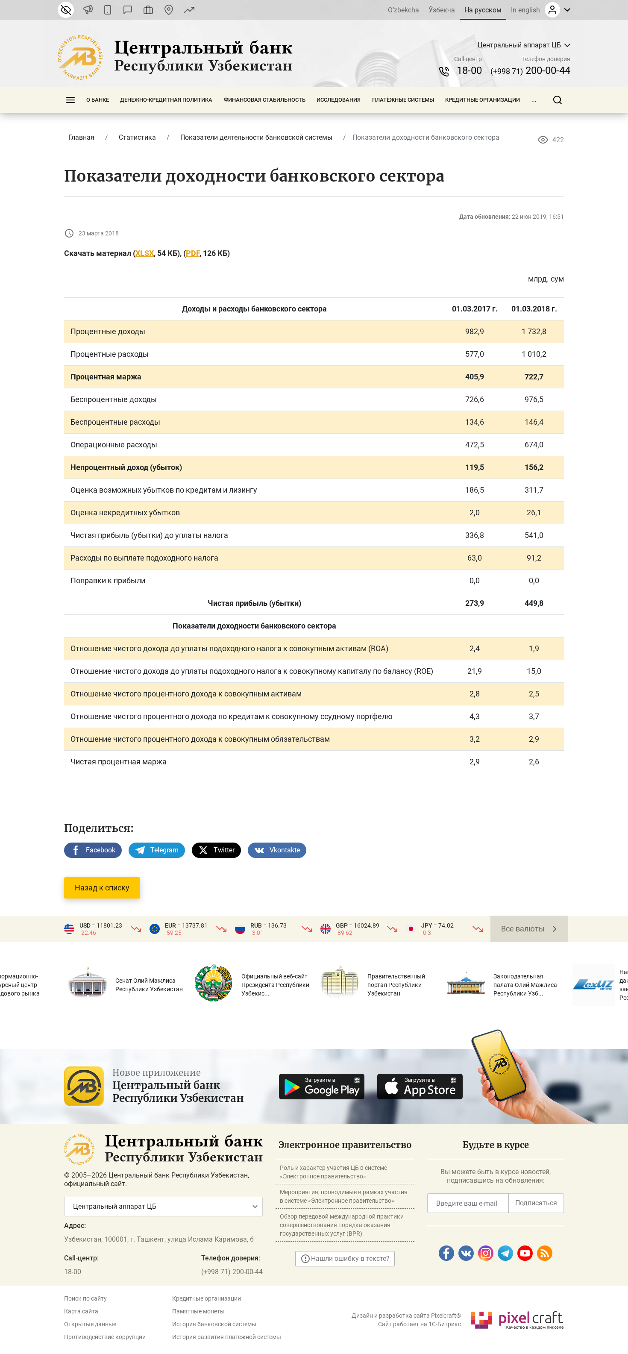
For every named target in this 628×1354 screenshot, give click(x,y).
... (534, 100)
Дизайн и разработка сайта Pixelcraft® (406, 1315)
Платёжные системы (403, 100)
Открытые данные (90, 1324)
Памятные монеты (198, 1311)
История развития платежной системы (226, 1336)
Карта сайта (81, 1311)
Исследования (339, 100)
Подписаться (536, 1203)
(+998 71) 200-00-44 (232, 1272)
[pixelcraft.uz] (517, 1318)
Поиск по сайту (85, 1298)
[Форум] (127, 10)
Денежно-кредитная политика (166, 100)
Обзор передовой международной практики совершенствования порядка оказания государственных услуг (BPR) (342, 1225)
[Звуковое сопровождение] (88, 10)
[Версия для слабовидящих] (66, 10)
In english (525, 10)
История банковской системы (214, 1324)
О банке (97, 100)
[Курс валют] (189, 10)
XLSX (144, 253)
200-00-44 (530, 70)
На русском (483, 10)
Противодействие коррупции (105, 1336)
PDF (193, 253)
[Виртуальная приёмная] (148, 10)
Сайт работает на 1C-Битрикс (419, 1324)
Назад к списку (102, 887)
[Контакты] (168, 10)
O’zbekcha (403, 10)
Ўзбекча (441, 10)
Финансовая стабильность (264, 100)
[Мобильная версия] (107, 10)
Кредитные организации (482, 100)
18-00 (469, 70)
